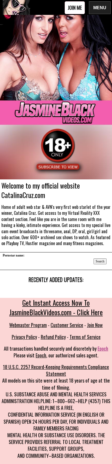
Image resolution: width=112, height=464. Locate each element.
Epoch (103, 348)
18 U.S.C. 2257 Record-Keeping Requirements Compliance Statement (56, 370)
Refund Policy (53, 336)
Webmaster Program (28, 324)
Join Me (75, 7)
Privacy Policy (24, 336)
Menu (100, 7)
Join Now (95, 324)
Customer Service (67, 324)
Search (100, 261)
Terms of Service (85, 336)
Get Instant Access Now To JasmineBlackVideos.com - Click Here (56, 307)
